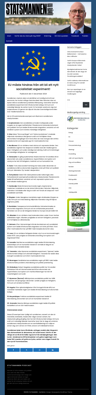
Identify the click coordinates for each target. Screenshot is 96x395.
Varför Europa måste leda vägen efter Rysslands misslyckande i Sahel (76, 63)
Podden (85, 36)
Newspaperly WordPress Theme (62, 392)
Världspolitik (73, 192)
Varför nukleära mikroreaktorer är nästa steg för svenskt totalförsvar (77, 83)
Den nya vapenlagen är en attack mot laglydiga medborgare (76, 91)
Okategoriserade (75, 171)
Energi (71, 133)
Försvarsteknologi (75, 145)
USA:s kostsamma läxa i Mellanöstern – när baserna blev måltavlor (76, 54)
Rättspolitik (72, 179)
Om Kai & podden (61, 36)
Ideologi (71, 150)
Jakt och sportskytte (76, 158)
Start (9, 36)
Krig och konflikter (75, 162)
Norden (71, 167)
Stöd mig (47, 36)
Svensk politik (73, 184)
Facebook (75, 36)
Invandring (72, 154)
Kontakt (9, 41)
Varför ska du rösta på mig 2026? (28, 36)
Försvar (71, 141)
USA (70, 188)
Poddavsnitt (73, 175)
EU (69, 137)
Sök (68, 100)
